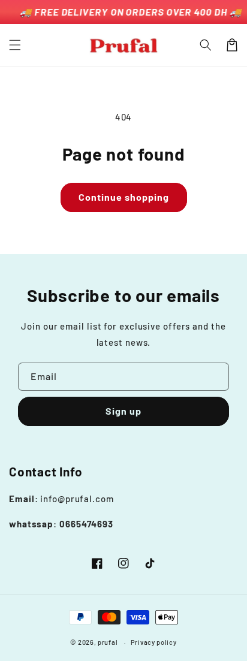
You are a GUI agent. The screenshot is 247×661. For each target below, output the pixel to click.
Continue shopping (124, 197)
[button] (15, 45)
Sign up (123, 410)
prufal (108, 642)
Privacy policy (154, 642)
